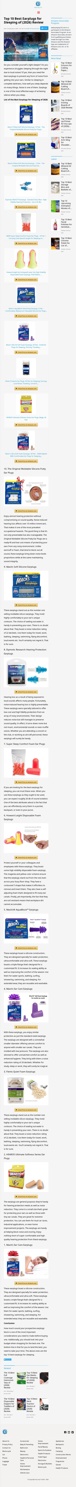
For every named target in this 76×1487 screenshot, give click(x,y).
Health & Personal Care (32, 28)
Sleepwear (8, 1359)
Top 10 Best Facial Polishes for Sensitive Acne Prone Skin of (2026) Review (66, 223)
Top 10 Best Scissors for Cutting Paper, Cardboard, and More (66, 67)
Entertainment (61, 1458)
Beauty (22, 1451)
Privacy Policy (7, 1444)
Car (3, 1454)
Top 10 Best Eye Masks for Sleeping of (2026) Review (32, 1377)
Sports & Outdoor (44, 1450)
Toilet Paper (42, 1457)
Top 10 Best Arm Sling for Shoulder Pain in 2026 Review (66, 141)
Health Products (44, 1453)
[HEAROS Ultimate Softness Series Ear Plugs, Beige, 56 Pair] (26, 404)
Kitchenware (25, 1469)
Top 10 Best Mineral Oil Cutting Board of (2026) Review (66, 85)
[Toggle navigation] (38, 12)
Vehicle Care (24, 1473)
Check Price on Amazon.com (27, 134)
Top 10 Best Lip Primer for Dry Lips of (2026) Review (66, 122)
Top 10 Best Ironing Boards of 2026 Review (66, 104)
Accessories (24, 1441)
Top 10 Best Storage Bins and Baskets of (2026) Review (66, 186)
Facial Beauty (43, 1447)
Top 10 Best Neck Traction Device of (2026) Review (32, 1405)
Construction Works (63, 1454)
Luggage (5, 1461)
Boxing (58, 1448)
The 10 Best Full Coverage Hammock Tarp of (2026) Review (9, 1380)
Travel (4, 1465)
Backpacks (60, 1444)
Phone (4, 1458)
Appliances (60, 1441)
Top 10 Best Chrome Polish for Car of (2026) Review (66, 242)
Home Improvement (25, 1465)
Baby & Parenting (26, 1444)
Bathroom (24, 1448)
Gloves (58, 1465)
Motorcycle (6, 1451)
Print (45, 28)
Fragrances (60, 1461)
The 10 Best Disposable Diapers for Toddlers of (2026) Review (9, 1405)
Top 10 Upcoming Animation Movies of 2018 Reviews (66, 204)
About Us (5, 1441)
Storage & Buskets (45, 1464)
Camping (59, 1451)
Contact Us (6, 1448)
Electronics (24, 1454)
